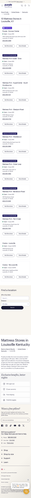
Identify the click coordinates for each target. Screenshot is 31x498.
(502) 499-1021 (6, 94)
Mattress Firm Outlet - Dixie (11, 58)
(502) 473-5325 (6, 201)
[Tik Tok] (11, 426)
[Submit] (27, 420)
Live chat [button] (12, 440)
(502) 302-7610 (6, 228)
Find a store (10, 443)
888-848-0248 (12, 437)
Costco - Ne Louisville (9, 265)
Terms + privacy (4, 482)
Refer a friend (20, 1)
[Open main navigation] (2, 6)
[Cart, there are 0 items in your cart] (29, 6)
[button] (15, 450)
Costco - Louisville (8, 243)
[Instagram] (6, 426)
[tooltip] (15, 469)
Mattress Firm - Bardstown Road (13, 191)
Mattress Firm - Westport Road (13, 109)
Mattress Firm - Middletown (12, 137)
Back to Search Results (8, 349)
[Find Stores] (25, 6)
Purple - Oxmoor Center (10, 31)
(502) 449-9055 (6, 68)
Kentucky (25, 12)
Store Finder (5, 12)
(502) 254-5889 (6, 146)
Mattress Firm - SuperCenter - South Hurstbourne (15, 84)
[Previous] (7, 1)
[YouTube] (15, 425)
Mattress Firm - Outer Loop (11, 164)
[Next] (24, 1)
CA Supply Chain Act (5, 475)
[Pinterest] (19, 426)
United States (15, 12)
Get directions (9, 46)
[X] (23, 426)
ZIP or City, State (6, 295)
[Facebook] (2, 426)
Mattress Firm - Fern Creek (11, 219)
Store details (22, 46)
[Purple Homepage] (8, 5)
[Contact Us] (22, 6)
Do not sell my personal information (9, 472)
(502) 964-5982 (6, 173)
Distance (3, 300)
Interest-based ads (5, 479)
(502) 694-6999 (6, 40)
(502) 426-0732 (6, 119)
